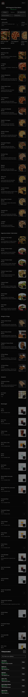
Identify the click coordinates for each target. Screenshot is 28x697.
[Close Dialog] (24, 652)
